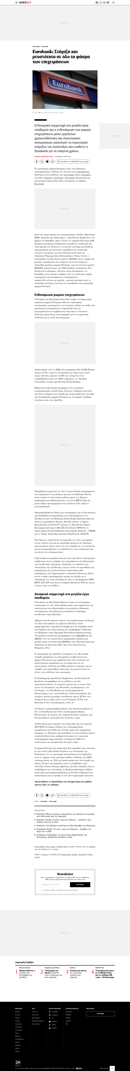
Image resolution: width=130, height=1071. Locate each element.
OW (67, 1024)
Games (45, 854)
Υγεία (16, 1033)
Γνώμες (17, 1021)
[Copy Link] (52, 161)
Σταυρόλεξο (66, 854)
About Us (35, 1011)
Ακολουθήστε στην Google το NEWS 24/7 (51, 847)
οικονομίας (69, 175)
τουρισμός (86, 175)
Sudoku (74, 854)
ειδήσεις (54, 785)
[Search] (113, 2)
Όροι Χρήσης (36, 1017)
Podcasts (18, 1045)
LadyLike (68, 1021)
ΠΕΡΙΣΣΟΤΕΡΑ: (40, 810)
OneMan (68, 1017)
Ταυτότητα (35, 1014)
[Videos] (100, 2)
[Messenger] (47, 161)
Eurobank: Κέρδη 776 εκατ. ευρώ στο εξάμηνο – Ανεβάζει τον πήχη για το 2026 (64, 830)
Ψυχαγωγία (18, 1030)
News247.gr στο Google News (66, 782)
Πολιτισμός (18, 1027)
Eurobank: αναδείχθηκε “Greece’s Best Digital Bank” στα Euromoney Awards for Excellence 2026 (62, 836)
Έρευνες (17, 1036)
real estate (69, 178)
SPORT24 (68, 1014)
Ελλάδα (17, 1011)
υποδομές (58, 178)
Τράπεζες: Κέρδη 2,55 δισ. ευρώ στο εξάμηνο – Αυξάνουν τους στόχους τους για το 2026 (64, 820)
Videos (17, 1048)
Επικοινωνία (35, 1024)
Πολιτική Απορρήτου (38, 1021)
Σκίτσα (17, 1042)
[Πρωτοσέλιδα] (97, 2)
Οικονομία (36, 46)
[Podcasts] (104, 2)
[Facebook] (37, 161)
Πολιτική (17, 1014)
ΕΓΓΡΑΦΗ (100, 1013)
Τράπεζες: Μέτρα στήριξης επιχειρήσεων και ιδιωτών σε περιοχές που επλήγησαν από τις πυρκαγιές (65, 815)
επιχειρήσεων (82, 172)
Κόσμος (17, 1017)
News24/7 (69, 1011)
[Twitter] (42, 161)
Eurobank (45, 46)
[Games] (108, 2)
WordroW (82, 854)
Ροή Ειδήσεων (19, 1039)
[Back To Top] (112, 1068)
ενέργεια (48, 178)
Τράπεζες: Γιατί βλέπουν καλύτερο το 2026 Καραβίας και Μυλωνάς (66, 825)
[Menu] (16, 2)
